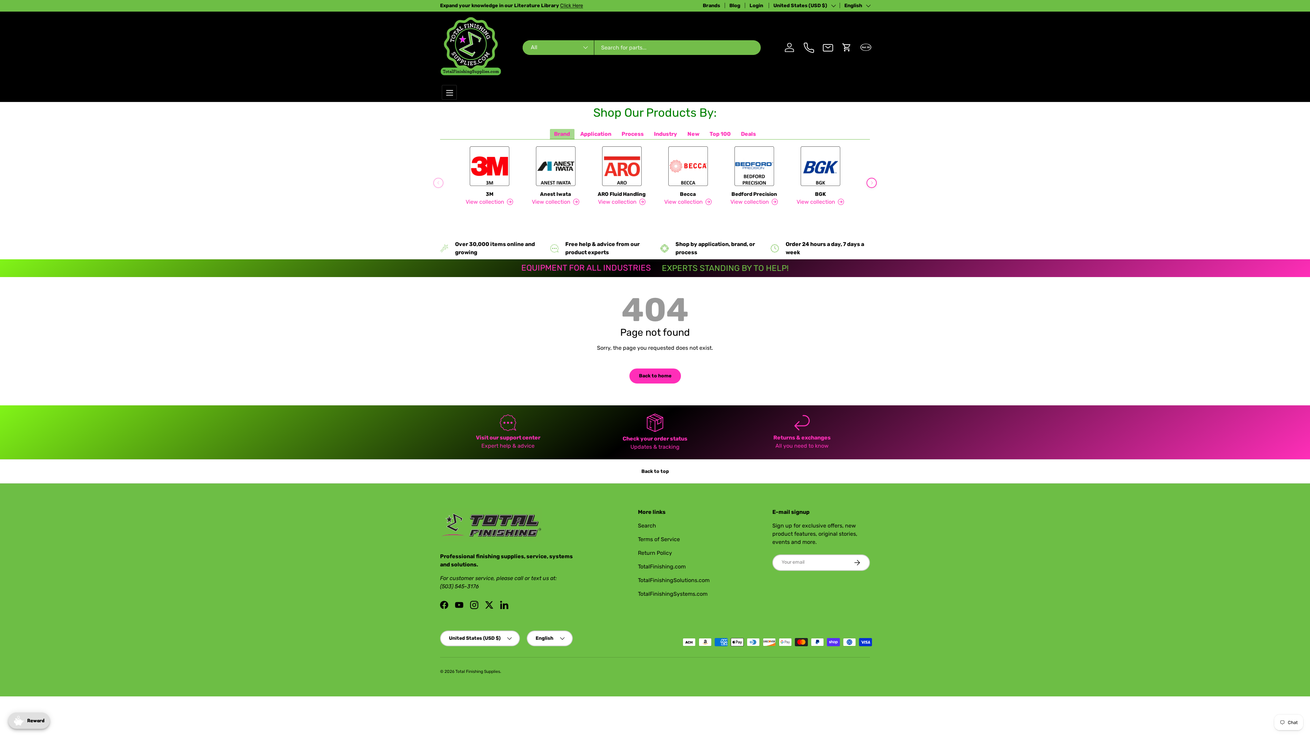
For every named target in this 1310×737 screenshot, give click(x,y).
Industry (665, 134)
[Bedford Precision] (754, 166)
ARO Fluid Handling (622, 194)
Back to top (655, 471)
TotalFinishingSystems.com (673, 594)
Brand (562, 134)
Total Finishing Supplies (477, 671)
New (693, 134)
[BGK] (820, 166)
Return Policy (655, 553)
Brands (711, 6)
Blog (734, 6)
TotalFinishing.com (662, 566)
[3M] (489, 166)
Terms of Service (659, 539)
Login (756, 6)
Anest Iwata (555, 194)
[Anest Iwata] (555, 166)
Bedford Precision (754, 194)
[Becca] (688, 166)
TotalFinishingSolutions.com (674, 580)
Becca (688, 194)
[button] (846, 47)
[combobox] (641, 47)
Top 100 (720, 134)
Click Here (571, 6)
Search (647, 525)
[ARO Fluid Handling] (622, 166)
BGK (820, 194)
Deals (748, 134)
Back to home (655, 376)
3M (489, 194)
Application (595, 134)
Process (633, 134)
